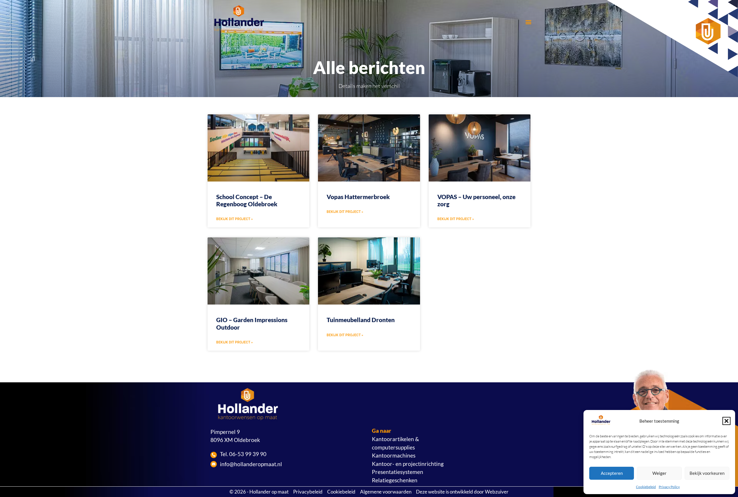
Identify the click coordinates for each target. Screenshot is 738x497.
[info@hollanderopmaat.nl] (213, 464)
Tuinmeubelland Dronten (361, 319)
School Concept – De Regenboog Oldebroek (246, 200)
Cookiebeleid (646, 487)
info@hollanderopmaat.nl (251, 464)
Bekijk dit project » (234, 219)
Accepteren (612, 473)
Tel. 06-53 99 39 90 (243, 454)
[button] (726, 421)
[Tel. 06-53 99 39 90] (213, 455)
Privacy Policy (669, 487)
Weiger (659, 473)
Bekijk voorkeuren (707, 473)
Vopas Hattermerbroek (358, 196)
